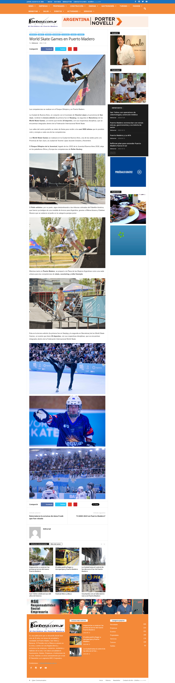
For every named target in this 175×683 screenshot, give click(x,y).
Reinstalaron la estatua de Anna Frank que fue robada (46, 517)
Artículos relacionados (39, 544)
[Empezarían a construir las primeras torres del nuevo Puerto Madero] (41, 556)
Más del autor (56, 544)
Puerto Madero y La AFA (120, 135)
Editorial (35, 43)
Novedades (56, 34)
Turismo (123, 6)
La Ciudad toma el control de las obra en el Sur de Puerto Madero (93, 569)
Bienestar (33, 11)
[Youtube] (146, 1)
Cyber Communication (39, 680)
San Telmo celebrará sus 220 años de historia (40, 595)
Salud (46, 11)
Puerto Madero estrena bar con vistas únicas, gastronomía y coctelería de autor (126, 124)
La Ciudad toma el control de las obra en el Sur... (94, 650)
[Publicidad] (128, 88)
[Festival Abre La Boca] (67, 583)
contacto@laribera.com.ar (48, 663)
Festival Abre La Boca (63, 594)
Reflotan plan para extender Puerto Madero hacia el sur (125, 144)
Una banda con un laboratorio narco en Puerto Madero (93, 595)
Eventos (58, 11)
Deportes (33, 34)
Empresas (43, 6)
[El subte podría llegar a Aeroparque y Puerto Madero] (67, 556)
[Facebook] (135, 1)
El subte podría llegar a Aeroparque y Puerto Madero (66, 568)
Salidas (73, 34)
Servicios (88, 11)
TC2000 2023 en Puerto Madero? (90, 516)
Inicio (50, 2)
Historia (57, 2)
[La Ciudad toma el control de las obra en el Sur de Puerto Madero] (93, 556)
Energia (92, 6)
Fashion (136, 6)
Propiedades (59, 6)
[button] (144, 8)
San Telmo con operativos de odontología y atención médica (124, 113)
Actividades (72, 11)
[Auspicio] (128, 50)
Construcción (76, 6)
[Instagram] (139, 1)
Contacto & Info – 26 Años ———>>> (87, 2)
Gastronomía (107, 6)
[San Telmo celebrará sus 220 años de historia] (41, 583)
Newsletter (67, 2)
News (31, 6)
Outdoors (65, 34)
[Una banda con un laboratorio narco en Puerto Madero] (93, 583)
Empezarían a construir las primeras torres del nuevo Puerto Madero (39, 569)
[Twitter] (142, 1)
